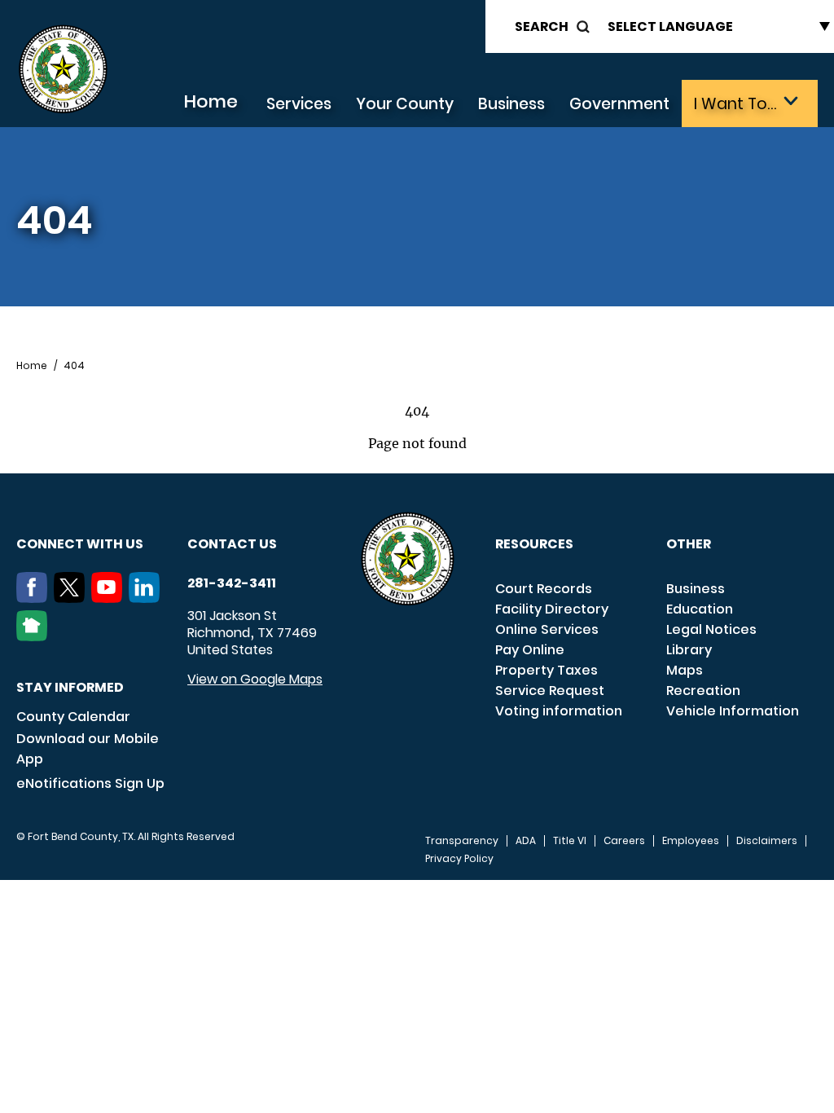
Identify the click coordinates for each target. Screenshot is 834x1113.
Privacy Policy (459, 858)
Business (511, 104)
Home (210, 101)
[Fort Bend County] (62, 70)
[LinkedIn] (147, 598)
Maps (684, 670)
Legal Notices (711, 629)
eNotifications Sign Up (90, 783)
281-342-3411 (231, 583)
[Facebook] (35, 598)
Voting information (558, 711)
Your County (405, 104)
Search (541, 26)
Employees (690, 841)
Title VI (569, 841)
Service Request (549, 690)
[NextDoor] (35, 636)
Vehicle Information (732, 711)
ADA (526, 841)
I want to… (735, 104)
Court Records (543, 588)
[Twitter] (72, 598)
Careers (624, 841)
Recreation (703, 690)
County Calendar (73, 716)
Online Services (547, 629)
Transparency (461, 841)
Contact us (232, 544)
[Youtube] (110, 598)
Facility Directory (551, 609)
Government (619, 104)
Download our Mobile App (87, 748)
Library (689, 649)
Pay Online (529, 649)
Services (298, 104)
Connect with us (79, 544)
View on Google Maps (255, 679)
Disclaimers (766, 841)
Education (699, 609)
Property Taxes (546, 670)
